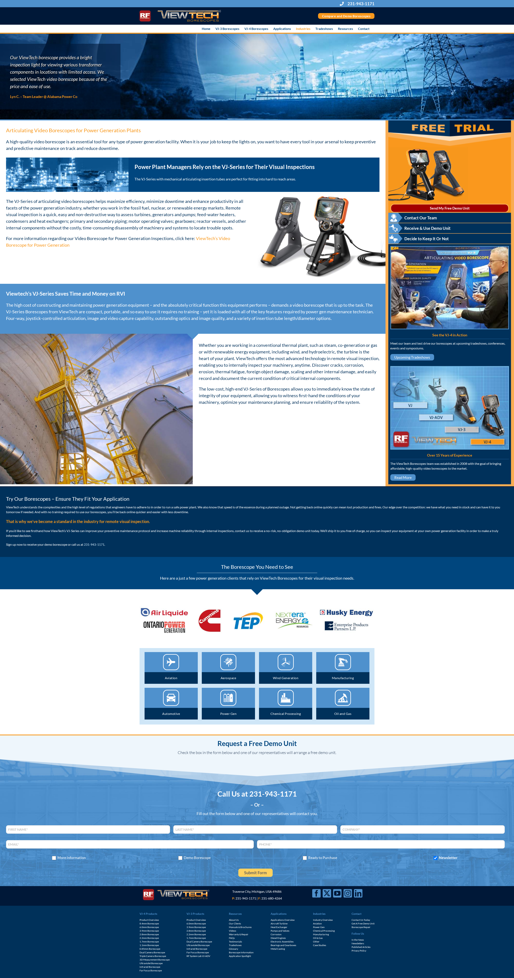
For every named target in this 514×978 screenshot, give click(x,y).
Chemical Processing (285, 713)
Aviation (171, 678)
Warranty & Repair (238, 934)
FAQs (232, 937)
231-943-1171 (360, 3)
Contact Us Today (361, 919)
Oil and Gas (343, 713)
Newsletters (358, 943)
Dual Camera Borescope (152, 952)
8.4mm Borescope (149, 923)
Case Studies (319, 945)
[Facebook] (316, 893)
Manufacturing (343, 678)
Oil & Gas (318, 937)
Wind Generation (286, 678)
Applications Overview (283, 919)
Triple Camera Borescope (153, 956)
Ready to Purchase (322, 858)
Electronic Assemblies (282, 941)
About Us (234, 919)
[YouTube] (337, 893)
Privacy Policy (359, 950)
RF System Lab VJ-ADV (198, 956)
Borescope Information (241, 952)
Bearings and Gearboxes (283, 945)
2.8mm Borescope (149, 934)
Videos (232, 930)
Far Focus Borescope (151, 970)
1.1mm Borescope (149, 945)
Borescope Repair (361, 927)
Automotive (171, 713)
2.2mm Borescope (149, 937)
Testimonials (235, 941)
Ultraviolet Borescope (151, 963)
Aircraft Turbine (279, 923)
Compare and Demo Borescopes (346, 16)
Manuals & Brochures (240, 927)
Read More (403, 477)
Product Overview (149, 919)
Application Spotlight (240, 956)
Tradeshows (235, 945)
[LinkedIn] (358, 893)
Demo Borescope (197, 858)
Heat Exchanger (279, 927)
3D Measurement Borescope (155, 959)
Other (316, 941)
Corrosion (276, 934)
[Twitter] (327, 893)
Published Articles (361, 946)
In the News (358, 939)
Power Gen (228, 713)
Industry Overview (323, 919)
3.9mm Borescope (149, 930)
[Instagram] (348, 893)
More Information (71, 858)
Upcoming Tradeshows (412, 357)
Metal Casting (278, 948)
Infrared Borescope (150, 966)
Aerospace (228, 678)
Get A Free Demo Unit (363, 923)
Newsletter (448, 858)
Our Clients (235, 923)
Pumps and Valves (280, 930)
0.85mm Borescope (150, 948)
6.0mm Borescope (149, 927)
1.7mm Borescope (149, 941)
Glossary (233, 948)
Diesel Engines (278, 937)
